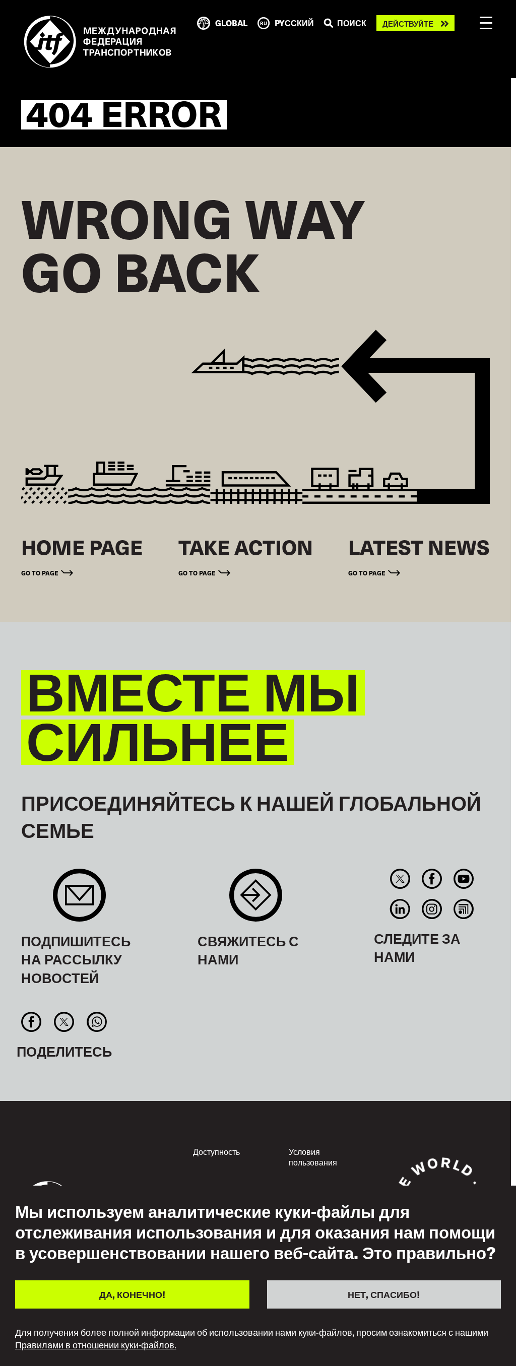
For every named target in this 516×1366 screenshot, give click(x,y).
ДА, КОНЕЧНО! (132, 1294)
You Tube (464, 879)
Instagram (431, 909)
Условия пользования (313, 1156)
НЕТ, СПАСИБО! (384, 1294)
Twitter (400, 879)
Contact (255, 900)
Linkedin (400, 909)
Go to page (39, 572)
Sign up (79, 900)
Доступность (216, 1151)
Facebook (431, 879)
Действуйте (407, 23)
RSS (464, 909)
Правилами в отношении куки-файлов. (95, 1345)
